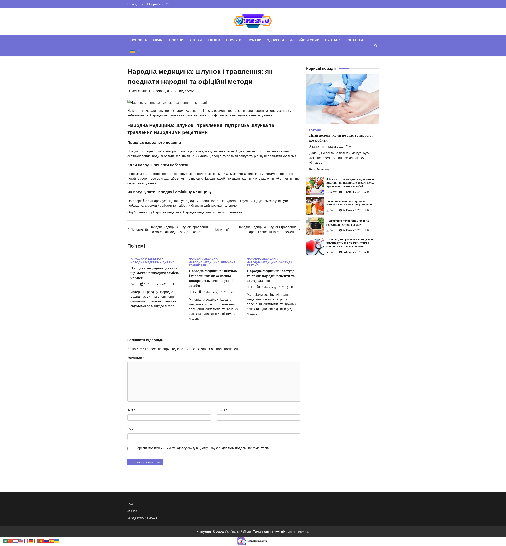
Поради (254, 40)
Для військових (304, 40)
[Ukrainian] (135, 51)
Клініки (195, 40)
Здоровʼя (275, 40)
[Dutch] (15, 541)
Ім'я (131, 410)
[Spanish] (51, 541)
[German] (31, 541)
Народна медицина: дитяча (152, 262)
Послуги (234, 40)
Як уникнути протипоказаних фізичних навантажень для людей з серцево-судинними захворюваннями (351, 243)
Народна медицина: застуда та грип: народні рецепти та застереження (271, 276)
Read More (316, 169)
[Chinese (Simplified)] (10, 541)
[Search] (376, 46)
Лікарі (158, 40)
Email (222, 410)
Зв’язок (132, 511)
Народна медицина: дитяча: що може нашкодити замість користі (154, 273)
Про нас (332, 40)
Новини (176, 40)
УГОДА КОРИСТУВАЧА (142, 518)
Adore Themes (297, 532)
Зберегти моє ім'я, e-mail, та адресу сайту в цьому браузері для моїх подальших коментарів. (202, 448)
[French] (26, 541)
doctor (189, 91)
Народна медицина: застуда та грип (269, 263)
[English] (21, 541)
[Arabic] (5, 541)
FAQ (130, 504)
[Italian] (36, 541)
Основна (138, 40)
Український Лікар (238, 532)
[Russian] (46, 541)
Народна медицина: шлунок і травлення (212, 212)
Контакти (354, 40)
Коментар (135, 358)
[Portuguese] (41, 541)
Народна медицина (167, 212)
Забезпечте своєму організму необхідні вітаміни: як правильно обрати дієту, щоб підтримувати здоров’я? (350, 182)
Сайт (131, 429)
